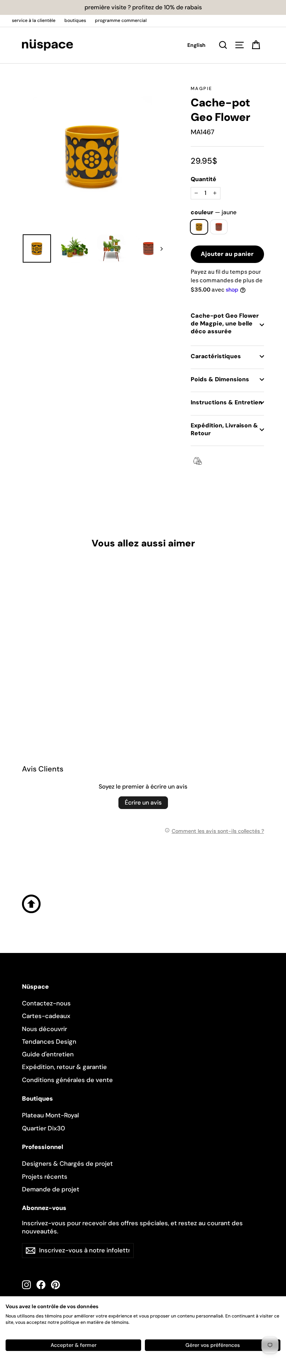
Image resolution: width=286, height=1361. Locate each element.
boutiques (75, 20)
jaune (199, 227)
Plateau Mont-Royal (50, 1115)
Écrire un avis (143, 802)
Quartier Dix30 (43, 1128)
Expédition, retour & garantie (64, 1067)
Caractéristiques (216, 356)
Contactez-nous (46, 1003)
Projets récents (44, 1176)
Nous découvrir (44, 1029)
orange (218, 227)
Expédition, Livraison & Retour (224, 429)
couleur (213, 212)
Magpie (201, 89)
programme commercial (121, 20)
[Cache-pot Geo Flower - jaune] (26, 689)
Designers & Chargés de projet (67, 1163)
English (196, 45)
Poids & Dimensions (220, 379)
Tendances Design (49, 1041)
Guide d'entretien (48, 1054)
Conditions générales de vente (67, 1080)
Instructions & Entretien (226, 402)
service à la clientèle (33, 20)
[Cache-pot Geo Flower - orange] (36, 689)
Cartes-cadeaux (46, 1016)
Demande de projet (50, 1189)
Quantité (203, 179)
